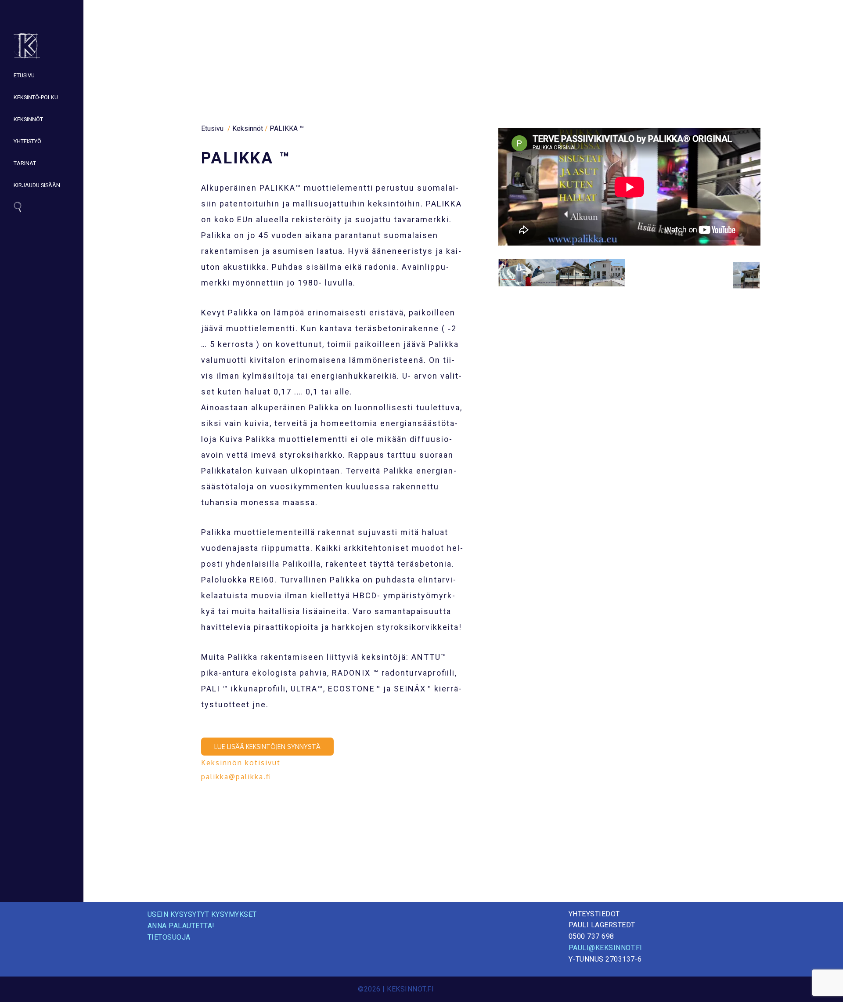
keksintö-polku (36, 97)
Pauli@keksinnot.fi (605, 948)
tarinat (25, 163)
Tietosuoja (169, 937)
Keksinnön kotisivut (241, 762)
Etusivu (24, 75)
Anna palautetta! (181, 926)
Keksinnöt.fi (410, 989)
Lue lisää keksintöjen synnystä (267, 746)
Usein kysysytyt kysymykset (202, 914)
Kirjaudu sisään (37, 185)
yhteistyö (27, 141)
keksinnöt (28, 119)
